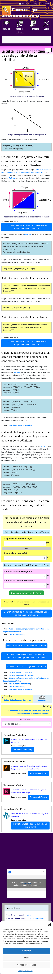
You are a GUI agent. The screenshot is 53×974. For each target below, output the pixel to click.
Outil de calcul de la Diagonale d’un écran (26, 666)
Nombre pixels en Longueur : (18, 571)
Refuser (26, 958)
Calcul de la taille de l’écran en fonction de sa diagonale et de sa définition (26, 227)
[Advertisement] (26, 852)
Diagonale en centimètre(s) (18, 538)
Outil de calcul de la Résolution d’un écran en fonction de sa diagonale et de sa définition (26, 656)
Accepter (26, 950)
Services (6, 28)
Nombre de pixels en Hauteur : (19, 580)
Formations (33, 28)
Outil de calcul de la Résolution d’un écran (26, 646)
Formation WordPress (14, 809)
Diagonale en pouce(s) (15, 553)
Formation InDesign (13, 785)
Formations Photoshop (14, 735)
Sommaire (42, 701)
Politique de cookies (25, 971)
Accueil (24, 4)
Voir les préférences (26, 965)
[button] (49, 924)
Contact (47, 4)
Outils (46, 28)
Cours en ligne (25, 9)
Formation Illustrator (14, 761)
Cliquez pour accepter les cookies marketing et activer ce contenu (26, 883)
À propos (35, 4)
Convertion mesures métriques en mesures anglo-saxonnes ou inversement (26, 613)
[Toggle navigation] (7, 39)
